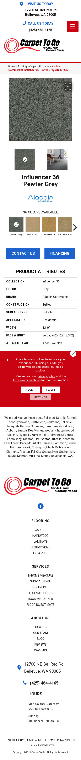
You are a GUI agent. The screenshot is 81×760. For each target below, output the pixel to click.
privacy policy (46, 376)
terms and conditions (26, 380)
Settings (40, 397)
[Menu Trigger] (73, 26)
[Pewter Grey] (16, 224)
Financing (60, 253)
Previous (6, 157)
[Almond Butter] (65, 224)
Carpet (33, 66)
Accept (31, 389)
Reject (50, 389)
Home (11, 66)
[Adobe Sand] (33, 224)
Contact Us (23, 253)
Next (75, 157)
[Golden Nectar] (49, 224)
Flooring (22, 66)
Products (44, 66)
